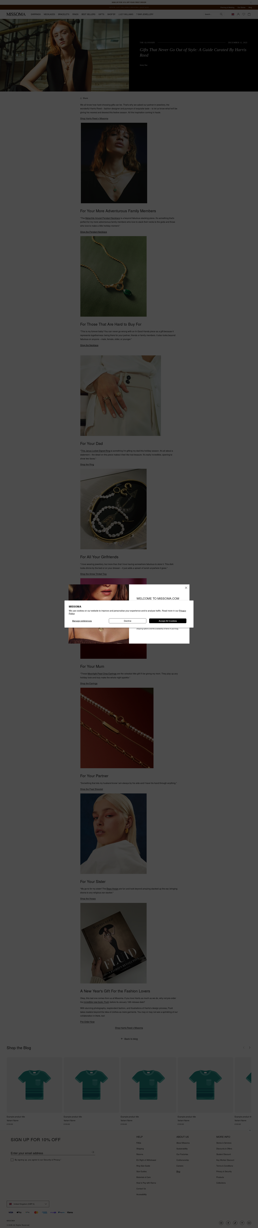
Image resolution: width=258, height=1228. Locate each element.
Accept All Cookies (168, 620)
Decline (127, 620)
